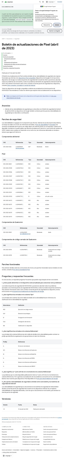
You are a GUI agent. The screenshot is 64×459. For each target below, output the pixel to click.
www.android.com (48, 437)
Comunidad (16, 450)
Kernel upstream (20, 148)
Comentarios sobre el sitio (50, 450)
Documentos (9, 38)
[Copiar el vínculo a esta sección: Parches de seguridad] (22, 120)
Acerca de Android (6, 450)
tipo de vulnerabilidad (42, 125)
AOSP (3, 38)
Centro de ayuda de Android (50, 429)
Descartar (47, 25)
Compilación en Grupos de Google (31, 442)
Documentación (7, 6)
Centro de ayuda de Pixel (49, 432)
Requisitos (4, 432)
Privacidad (39, 450)
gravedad (52, 125)
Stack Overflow (47, 442)
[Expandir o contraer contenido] (12, 53)
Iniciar (57, 25)
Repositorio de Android (7, 429)
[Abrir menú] (2, 2)
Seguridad (16, 38)
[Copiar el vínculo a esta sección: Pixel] (6, 154)
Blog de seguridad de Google (30, 437)
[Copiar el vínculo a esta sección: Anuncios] (11, 106)
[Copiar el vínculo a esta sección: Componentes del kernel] (21, 137)
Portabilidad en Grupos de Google (31, 444)
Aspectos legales (24, 450)
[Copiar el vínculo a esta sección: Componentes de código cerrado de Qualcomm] (37, 240)
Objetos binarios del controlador (10, 442)
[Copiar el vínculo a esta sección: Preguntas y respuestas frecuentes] (34, 276)
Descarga (4, 434)
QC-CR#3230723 (24, 234)
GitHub (3, 444)
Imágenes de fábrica (7, 439)
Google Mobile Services (49, 439)
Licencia (33, 450)
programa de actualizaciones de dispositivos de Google (28, 291)
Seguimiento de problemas (50, 444)
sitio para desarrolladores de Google (47, 378)
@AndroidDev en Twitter (29, 432)
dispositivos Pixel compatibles (27, 78)
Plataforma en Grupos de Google (31, 439)
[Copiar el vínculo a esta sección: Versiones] (12, 399)
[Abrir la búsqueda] (40, 2)
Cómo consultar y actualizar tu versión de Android (21, 85)
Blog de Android (27, 434)
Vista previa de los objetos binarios (10, 437)
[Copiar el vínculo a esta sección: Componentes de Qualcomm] (24, 222)
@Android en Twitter (28, 429)
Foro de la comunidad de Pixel (21, 270)
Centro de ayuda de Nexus (50, 434)
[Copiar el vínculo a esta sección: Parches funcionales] (21, 265)
